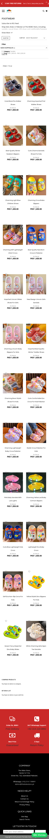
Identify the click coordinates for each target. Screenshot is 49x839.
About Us (24, 796)
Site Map (24, 816)
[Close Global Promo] (46, 2)
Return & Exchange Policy (24, 802)
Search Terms (24, 819)
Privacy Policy (24, 805)
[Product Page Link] (13, 86)
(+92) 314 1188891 (29, 781)
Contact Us (24, 799)
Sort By (22, 38)
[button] (6, 76)
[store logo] (9, 11)
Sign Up (40, 831)
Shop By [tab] (6, 38)
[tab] (24, 52)
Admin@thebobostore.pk (24, 784)
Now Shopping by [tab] (7, 48)
